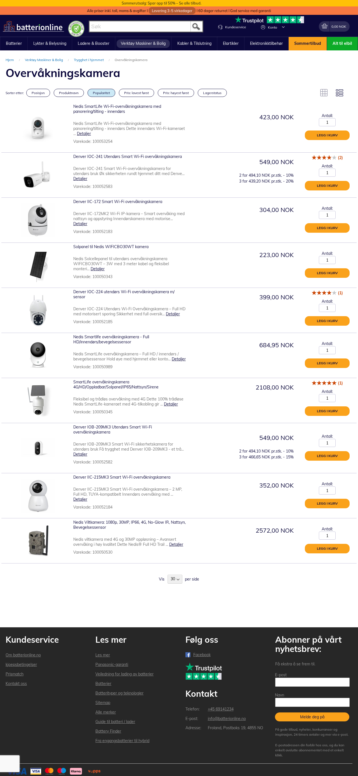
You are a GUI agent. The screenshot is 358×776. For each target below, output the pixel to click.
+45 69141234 (221, 709)
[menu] (179, 43)
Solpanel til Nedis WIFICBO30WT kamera (111, 246)
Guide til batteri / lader (115, 721)
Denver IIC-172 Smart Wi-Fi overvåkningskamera (117, 201)
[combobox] (146, 26)
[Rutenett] (324, 92)
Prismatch (14, 674)
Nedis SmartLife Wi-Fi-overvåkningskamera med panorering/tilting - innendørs (117, 109)
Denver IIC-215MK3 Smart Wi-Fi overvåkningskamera (121, 477)
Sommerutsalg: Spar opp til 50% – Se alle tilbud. (161, 3)
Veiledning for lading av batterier (124, 674)
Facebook (202, 654)
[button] (283, 26)
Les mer (102, 655)
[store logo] (33, 26)
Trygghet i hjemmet (89, 60)
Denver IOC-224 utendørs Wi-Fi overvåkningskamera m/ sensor (124, 294)
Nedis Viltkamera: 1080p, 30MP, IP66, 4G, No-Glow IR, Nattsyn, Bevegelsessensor (129, 525)
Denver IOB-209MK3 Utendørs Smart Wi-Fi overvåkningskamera (112, 430)
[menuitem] (13, 43)
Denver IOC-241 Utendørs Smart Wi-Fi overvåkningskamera (127, 156)
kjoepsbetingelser (21, 664)
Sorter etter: (15, 93)
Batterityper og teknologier (119, 693)
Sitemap (102, 702)
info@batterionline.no (227, 718)
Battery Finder (108, 731)
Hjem (10, 60)
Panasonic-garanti (111, 664)
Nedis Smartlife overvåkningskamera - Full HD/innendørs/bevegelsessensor (111, 339)
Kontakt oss (16, 683)
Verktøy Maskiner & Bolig (44, 60)
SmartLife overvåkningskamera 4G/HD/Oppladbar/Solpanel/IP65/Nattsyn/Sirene (116, 384)
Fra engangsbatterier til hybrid (122, 740)
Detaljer (84, 133)
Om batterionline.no (23, 655)
